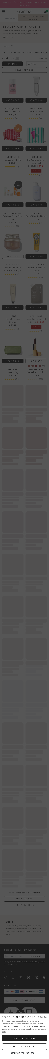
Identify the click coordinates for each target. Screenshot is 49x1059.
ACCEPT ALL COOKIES (24, 1038)
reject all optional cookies (24, 1046)
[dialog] (24, 1036)
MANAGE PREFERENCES (23, 1053)
